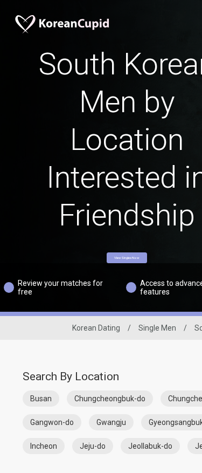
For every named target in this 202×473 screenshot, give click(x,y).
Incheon (43, 446)
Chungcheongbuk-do (109, 398)
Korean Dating (96, 328)
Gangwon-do (52, 422)
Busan (41, 398)
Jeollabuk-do (150, 446)
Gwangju (111, 422)
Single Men (157, 328)
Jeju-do (93, 446)
